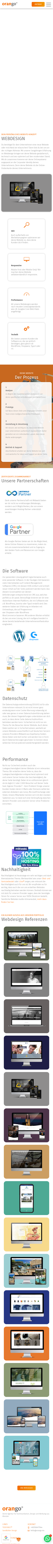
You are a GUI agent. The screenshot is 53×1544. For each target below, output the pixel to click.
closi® (21, 881)
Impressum (6, 1541)
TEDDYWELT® (7, 1527)
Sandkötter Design (9, 1531)
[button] (47, 1538)
